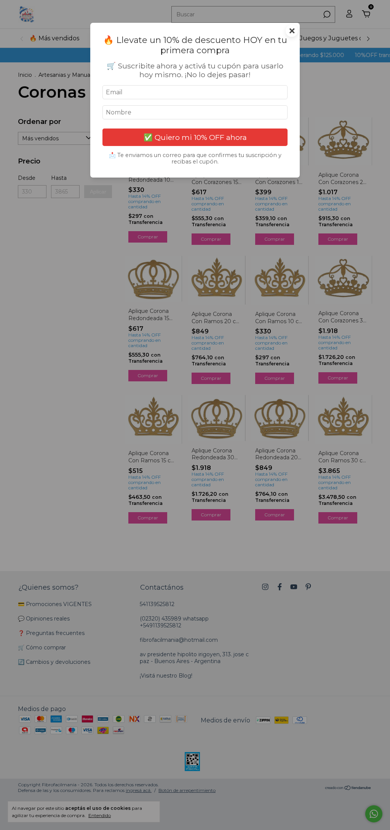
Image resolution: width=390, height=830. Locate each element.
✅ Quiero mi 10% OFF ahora (195, 137)
